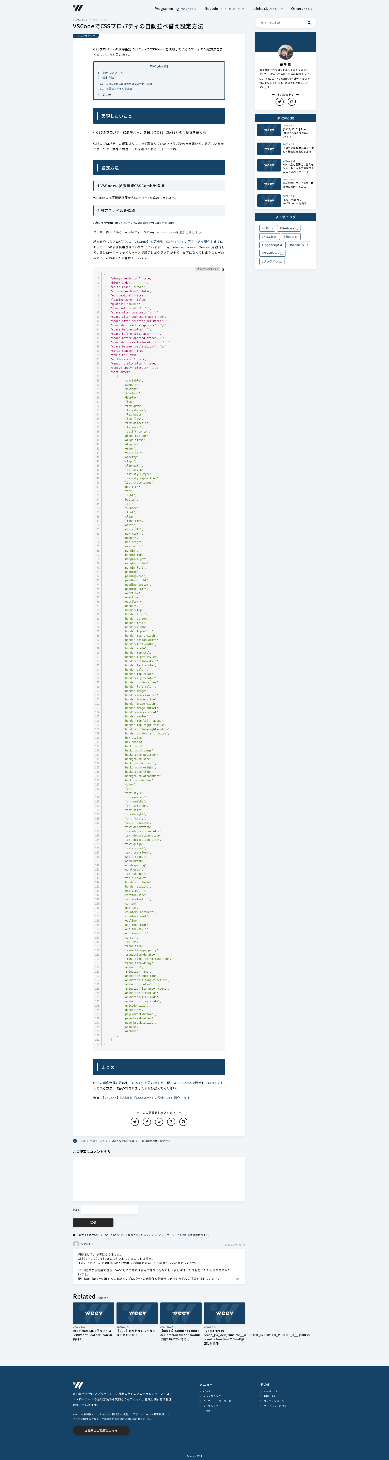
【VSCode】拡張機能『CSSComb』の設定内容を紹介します (176, 241)
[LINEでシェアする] (183, 1122)
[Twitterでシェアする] (135, 1122)
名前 (76, 1210)
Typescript (273, 245)
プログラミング (189, 9)
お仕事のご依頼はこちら (101, 1430)
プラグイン (272, 261)
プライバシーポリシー (164, 1234)
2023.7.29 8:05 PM (235, 1244)
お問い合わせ (271, 1396)
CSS (268, 228)
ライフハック (276, 9)
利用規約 (185, 1234)
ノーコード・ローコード (232, 9)
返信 (238, 1278)
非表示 (162, 66)
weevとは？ (271, 1391)
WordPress (273, 253)
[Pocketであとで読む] (159, 1122)
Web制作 (300, 245)
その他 (309, 9)
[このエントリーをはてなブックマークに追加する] (171, 1122)
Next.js (270, 236)
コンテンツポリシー (275, 1401)
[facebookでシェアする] (147, 1122)
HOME (206, 1391)
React (292, 236)
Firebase (289, 228)
